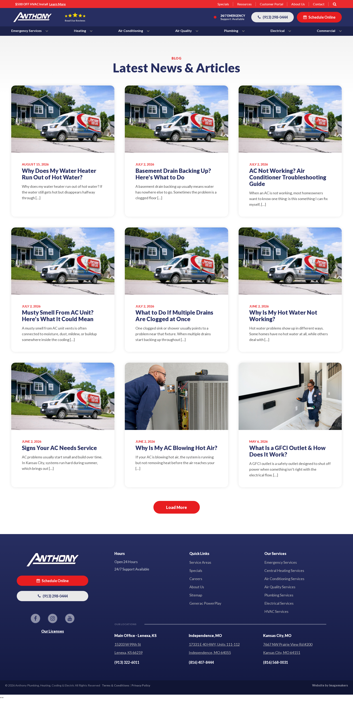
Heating (80, 31)
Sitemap (195, 595)
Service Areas (200, 562)
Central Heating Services (284, 570)
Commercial (326, 31)
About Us (298, 4)
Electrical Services (279, 603)
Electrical (277, 31)
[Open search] (335, 4)
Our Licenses (52, 631)
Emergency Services (26, 31)
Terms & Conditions (115, 685)
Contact (318, 4)
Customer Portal (271, 4)
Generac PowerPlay (205, 603)
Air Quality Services (279, 587)
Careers (195, 578)
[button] (272, 17)
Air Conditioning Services (284, 578)
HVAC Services (276, 611)
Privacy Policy (141, 685)
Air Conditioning (131, 31)
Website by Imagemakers (330, 685)
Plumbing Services (278, 595)
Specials (223, 4)
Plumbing (231, 31)
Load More (176, 507)
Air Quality (183, 31)
